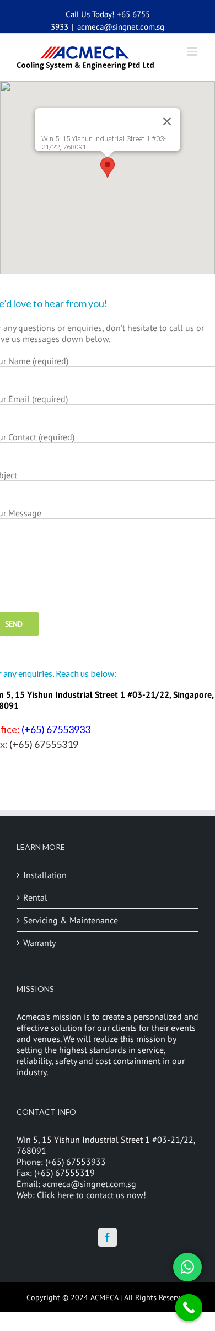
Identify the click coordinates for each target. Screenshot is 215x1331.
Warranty (39, 942)
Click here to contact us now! (91, 1194)
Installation (45, 874)
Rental (35, 897)
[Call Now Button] (189, 1308)
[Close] (167, 121)
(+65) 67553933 (56, 729)
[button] (107, 167)
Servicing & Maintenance (70, 920)
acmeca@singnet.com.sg (120, 27)
